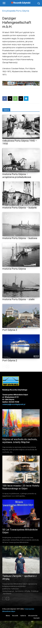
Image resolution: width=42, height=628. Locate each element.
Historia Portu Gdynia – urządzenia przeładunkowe (16, 175)
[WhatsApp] (15, 98)
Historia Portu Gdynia (14, 268)
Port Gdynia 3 (9, 330)
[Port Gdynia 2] (21, 346)
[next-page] (7, 366)
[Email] (20, 98)
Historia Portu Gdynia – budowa (19, 238)
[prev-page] (3, 366)
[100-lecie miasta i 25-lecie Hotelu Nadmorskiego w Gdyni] (21, 469)
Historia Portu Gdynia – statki (18, 299)
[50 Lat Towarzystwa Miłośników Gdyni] (21, 513)
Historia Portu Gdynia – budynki (19, 207)
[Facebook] (4, 98)
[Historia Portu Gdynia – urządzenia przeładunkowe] (21, 160)
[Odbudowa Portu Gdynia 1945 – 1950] (21, 127)
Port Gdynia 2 (9, 360)
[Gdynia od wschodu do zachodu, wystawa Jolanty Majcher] (21, 423)
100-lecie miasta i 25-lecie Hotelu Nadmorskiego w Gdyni (20, 487)
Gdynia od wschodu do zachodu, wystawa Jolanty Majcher (19, 441)
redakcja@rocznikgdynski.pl (13, 404)
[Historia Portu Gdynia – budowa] (21, 224)
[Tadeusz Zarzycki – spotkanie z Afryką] (21, 560)
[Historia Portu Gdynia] (21, 255)
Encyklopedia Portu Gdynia (15, 11)
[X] (10, 98)
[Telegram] (26, 98)
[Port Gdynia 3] (21, 316)
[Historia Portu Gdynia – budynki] (21, 194)
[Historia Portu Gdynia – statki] (21, 285)
